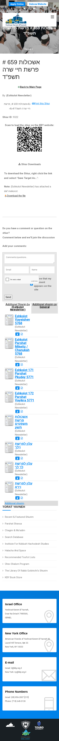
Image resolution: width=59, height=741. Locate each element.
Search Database (14, 537)
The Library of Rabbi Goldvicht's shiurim (26, 570)
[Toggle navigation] (52, 17)
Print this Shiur (42, 103)
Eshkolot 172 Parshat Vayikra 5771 (24, 396)
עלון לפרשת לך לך (23, 465)
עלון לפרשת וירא (23, 485)
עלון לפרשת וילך (23, 445)
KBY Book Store (13, 577)
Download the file (16, 195)
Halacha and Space (15, 550)
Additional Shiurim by (18, 307)
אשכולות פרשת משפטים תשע (21, 422)
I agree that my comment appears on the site (42, 284)
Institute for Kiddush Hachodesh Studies (27, 543)
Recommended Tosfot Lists (20, 557)
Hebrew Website (37, 4)
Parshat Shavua (13, 523)
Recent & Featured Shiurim (19, 516)
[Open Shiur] (22, 334)
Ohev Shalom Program (17, 563)
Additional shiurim (14, 503)
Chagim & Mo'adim (15, 530)
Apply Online (17, 4)
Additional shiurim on (44, 306)
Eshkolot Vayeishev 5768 (22, 319)
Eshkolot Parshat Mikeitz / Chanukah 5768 (22, 347)
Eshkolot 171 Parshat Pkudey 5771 (24, 373)
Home (27, 49)
